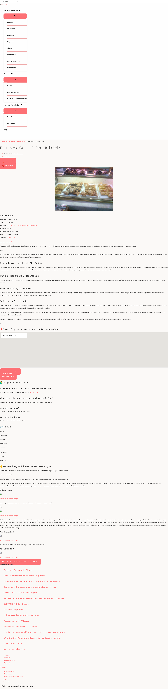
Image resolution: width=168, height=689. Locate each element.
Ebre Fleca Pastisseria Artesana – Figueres (24, 576)
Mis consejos (8, 674)
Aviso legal (7, 657)
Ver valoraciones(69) (6, 242)
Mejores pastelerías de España (13, 676)
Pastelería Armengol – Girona (18, 570)
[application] (19, 10)
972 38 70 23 (34, 392)
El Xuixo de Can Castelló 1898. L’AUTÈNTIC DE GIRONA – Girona (34, 632)
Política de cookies (9, 660)
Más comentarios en (9, 498)
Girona (7, 156)
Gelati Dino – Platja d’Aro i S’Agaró (20, 593)
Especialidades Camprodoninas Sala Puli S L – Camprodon (32, 581)
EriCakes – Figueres (13, 610)
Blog (5, 679)
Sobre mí (6, 682)
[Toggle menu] (15, 16)
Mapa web (7, 663)
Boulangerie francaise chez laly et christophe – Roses (30, 587)
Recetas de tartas (9, 671)
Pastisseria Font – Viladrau (16, 621)
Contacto (6, 655)
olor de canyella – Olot (14, 649)
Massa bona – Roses (13, 643)
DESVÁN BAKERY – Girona (16, 604)
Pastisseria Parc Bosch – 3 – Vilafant (21, 627)
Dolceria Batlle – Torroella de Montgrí (22, 615)
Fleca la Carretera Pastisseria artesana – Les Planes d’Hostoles (34, 598)
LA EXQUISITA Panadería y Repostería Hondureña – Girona (32, 638)
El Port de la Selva (17, 154)
